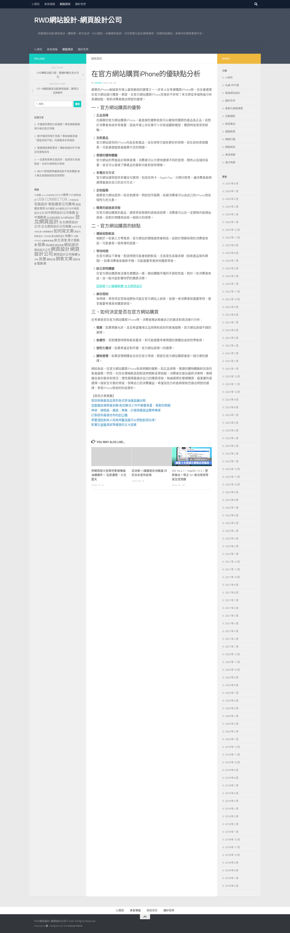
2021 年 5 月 (231, 615)
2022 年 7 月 (231, 507)
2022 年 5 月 (231, 523)
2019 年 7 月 (231, 785)
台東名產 (38, 232)
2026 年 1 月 (231, 222)
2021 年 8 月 (231, 592)
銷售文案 (64, 258)
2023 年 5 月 (231, 430)
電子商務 (230, 162)
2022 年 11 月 (232, 476)
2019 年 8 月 (231, 777)
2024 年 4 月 (231, 345)
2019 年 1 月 (231, 831)
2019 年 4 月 (231, 808)
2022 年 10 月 (232, 484)
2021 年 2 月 (231, 638)
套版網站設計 (232, 92)
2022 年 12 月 (232, 469)
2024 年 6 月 (231, 330)
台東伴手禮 (76, 227)
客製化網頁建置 (234, 108)
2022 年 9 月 (231, 492)
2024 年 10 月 (232, 299)
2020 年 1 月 (231, 739)
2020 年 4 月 (231, 716)
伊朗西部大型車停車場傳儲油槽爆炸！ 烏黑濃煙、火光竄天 (108, 475)
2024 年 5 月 (231, 337)
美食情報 (49, 4)
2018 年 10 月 (232, 854)
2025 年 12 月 (232, 229)
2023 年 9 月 (231, 399)
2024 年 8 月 (231, 314)
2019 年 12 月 (232, 746)
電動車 (41, 263)
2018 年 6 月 (231, 885)
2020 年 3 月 (231, 723)
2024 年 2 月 (231, 361)
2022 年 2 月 (231, 546)
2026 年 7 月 (231, 191)
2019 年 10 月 (232, 762)
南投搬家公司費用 (61, 204)
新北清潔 (60, 240)
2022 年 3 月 (231, 538)
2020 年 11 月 (232, 662)
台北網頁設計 (133, 286)
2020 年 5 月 (231, 708)
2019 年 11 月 (232, 754)
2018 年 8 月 (231, 870)
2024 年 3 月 (231, 353)
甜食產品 (230, 123)
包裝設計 (41, 204)
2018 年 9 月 (231, 862)
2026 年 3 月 (231, 206)
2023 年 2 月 (231, 453)
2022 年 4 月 (231, 530)
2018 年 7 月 (231, 878)
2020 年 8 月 (231, 685)
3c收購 (37, 195)
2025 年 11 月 (232, 237)
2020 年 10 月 (232, 669)
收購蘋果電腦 (48, 241)
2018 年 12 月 (232, 839)
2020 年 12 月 (232, 654)
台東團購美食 (47, 232)
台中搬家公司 (61, 208)
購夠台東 (51, 259)
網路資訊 (65, 4)
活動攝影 (230, 116)
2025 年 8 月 (231, 253)
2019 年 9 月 (231, 770)
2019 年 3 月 (231, 816)
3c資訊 (36, 4)
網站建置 (50, 245)
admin (98, 83)
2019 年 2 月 (231, 824)
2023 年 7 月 (231, 415)
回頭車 (100, 286)
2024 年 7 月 (231, 322)
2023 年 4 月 (231, 438)
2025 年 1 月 (231, 283)
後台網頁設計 (57, 236)
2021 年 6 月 (231, 608)
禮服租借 (230, 131)
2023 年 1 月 (231, 461)
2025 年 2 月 (231, 276)
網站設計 (71, 245)
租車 (41, 244)
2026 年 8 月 (231, 183)
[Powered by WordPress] (47, 926)
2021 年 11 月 (232, 569)
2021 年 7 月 (231, 600)
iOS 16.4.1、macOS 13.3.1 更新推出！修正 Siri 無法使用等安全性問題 (190, 475)
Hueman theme (75, 926)
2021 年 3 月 (231, 631)
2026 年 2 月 (231, 214)
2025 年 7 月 (231, 260)
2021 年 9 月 (231, 584)
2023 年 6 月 (231, 422)
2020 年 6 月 (231, 700)
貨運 (42, 259)
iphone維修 (61, 194)
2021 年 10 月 (232, 577)
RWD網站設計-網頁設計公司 (78, 20)
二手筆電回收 (73, 200)
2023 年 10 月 (232, 391)
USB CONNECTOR (52, 199)
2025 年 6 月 (231, 268)
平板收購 (47, 236)
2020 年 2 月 (231, 731)
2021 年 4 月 (231, 623)
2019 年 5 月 (231, 800)
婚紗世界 (80, 4)
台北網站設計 (67, 217)
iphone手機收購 (47, 195)
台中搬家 (50, 208)
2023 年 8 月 (231, 407)
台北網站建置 (53, 217)
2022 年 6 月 (231, 515)
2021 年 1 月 (231, 646)
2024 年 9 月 (231, 307)
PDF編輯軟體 (115, 286)
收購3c (69, 236)
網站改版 (59, 245)
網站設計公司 (42, 249)
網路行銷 (230, 139)
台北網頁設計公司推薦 (56, 226)
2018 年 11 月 (232, 847)
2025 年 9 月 (231, 245)
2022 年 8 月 (231, 499)
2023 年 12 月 (232, 376)
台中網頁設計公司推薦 (60, 213)
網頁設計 (60, 249)
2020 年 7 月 (231, 692)
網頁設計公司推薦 (66, 254)
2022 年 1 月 (231, 554)
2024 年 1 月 (231, 368)
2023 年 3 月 (231, 445)
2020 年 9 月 (231, 677)
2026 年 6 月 (231, 198)
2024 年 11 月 (232, 291)
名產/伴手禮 (232, 85)
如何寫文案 (64, 231)
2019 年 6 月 (231, 793)
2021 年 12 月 (232, 561)
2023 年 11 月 (232, 384)
